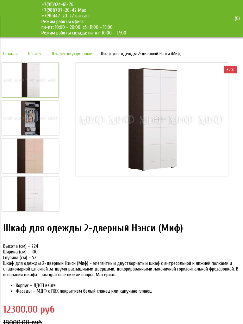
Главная (10, 53)
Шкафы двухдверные (72, 53)
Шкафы (34, 53)
